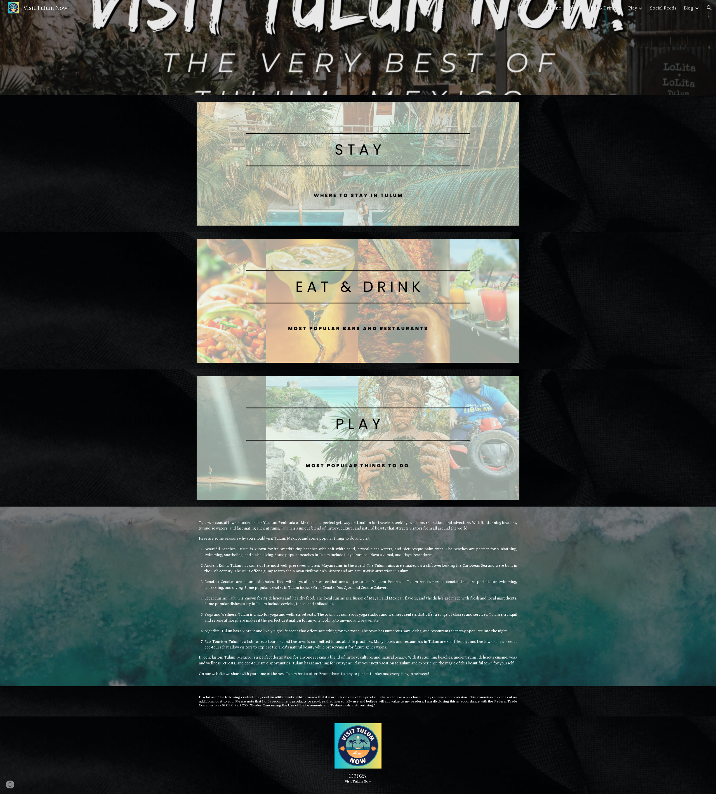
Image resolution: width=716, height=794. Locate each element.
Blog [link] (688, 8)
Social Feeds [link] (663, 8)
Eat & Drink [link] (603, 8)
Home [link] (554, 8)
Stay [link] (573, 8)
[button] (709, 8)
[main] (358, 596)
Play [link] (632, 8)
